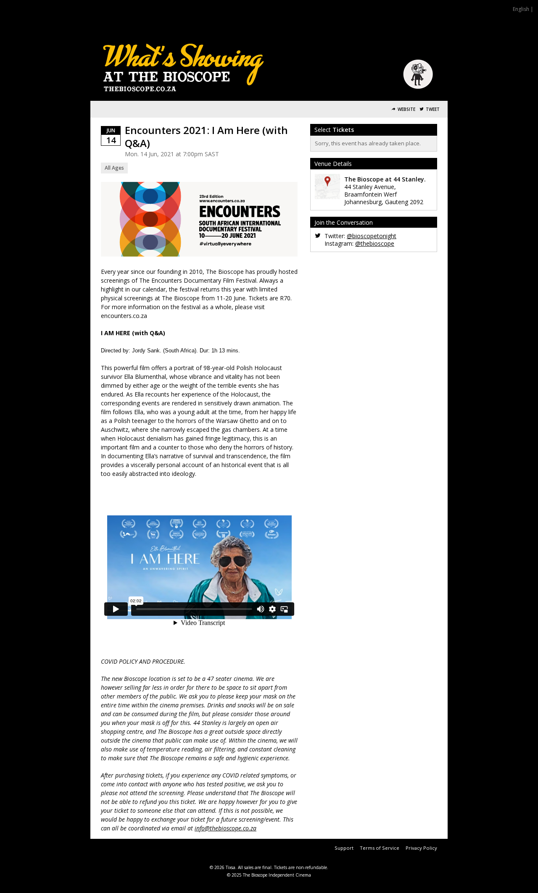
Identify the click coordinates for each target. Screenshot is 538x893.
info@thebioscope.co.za (225, 828)
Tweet (433, 109)
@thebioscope (374, 243)
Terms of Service (379, 848)
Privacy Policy (421, 848)
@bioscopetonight (371, 236)
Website (406, 109)
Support (344, 848)
